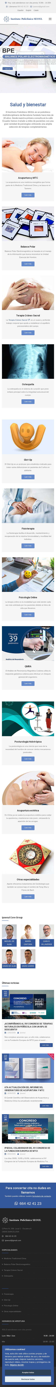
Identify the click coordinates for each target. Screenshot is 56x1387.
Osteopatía (8, 1276)
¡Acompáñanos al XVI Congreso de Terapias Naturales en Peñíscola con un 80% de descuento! (28, 1026)
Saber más (7, 67)
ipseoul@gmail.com (41, 6)
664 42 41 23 (22, 6)
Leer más (28, 195)
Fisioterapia (9, 1294)
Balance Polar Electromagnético (17, 1264)
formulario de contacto (41, 1196)
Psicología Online (11, 1306)
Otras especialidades (12, 1311)
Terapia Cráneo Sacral (18, 320)
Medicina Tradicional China (15, 1258)
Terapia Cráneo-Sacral (13, 1270)
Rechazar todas (28, 1379)
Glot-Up (7, 1300)
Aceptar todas (28, 1372)
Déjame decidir (17, 1365)
